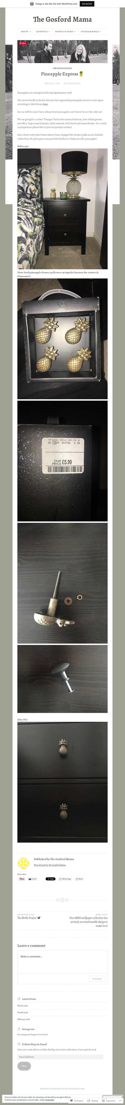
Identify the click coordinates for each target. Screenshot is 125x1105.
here (45, 104)
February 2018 (23, 1019)
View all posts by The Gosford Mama (50, 865)
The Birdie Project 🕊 (28, 916)
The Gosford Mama (62, 19)
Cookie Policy (49, 1100)
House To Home (64, 31)
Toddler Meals (90, 31)
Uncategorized (62, 68)
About (25, 31)
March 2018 (22, 1012)
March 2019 (22, 1005)
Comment (97, 978)
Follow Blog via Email (34, 1044)
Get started (87, 4)
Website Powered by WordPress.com (62, 1088)
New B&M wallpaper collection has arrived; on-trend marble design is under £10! (88, 920)
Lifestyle (42, 31)
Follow (24, 1066)
